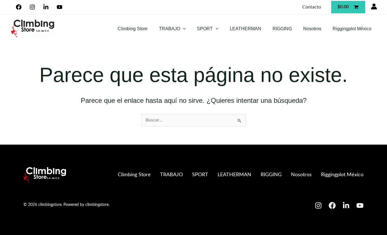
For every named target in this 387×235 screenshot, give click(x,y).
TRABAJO (169, 28)
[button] (183, 29)
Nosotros (312, 28)
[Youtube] (359, 205)
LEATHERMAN (245, 28)
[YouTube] (59, 7)
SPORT (205, 28)
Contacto (311, 7)
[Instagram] (32, 7)
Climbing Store (133, 28)
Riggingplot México (352, 28)
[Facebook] (19, 7)
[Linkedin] (46, 7)
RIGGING (282, 28)
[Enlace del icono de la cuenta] (374, 6)
